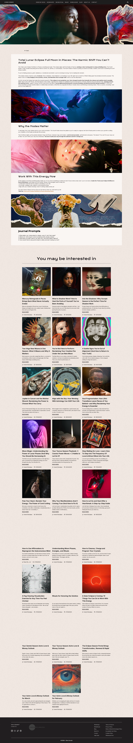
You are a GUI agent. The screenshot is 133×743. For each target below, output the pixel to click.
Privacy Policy (109, 726)
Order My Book (40, 2)
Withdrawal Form (110, 735)
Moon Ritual (59, 2)
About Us (96, 731)
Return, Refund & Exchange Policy (114, 729)
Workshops (50, 2)
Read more (25, 312)
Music (67, 2)
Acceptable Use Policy (111, 731)
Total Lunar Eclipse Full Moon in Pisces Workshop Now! (38, 191)
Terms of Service (110, 724)
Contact (94, 2)
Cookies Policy (109, 733)
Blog (81, 2)
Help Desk (96, 735)
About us (87, 2)
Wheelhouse (74, 2)
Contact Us (13, 726)
